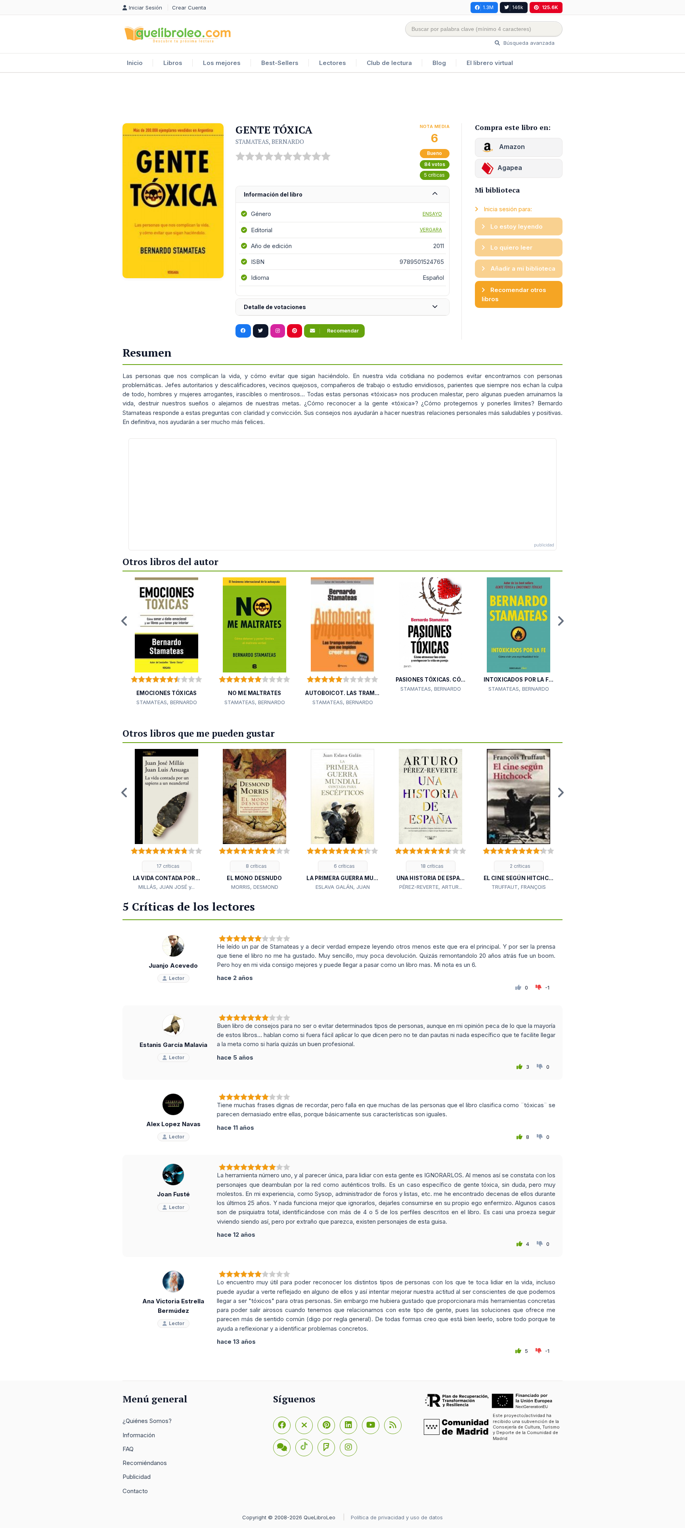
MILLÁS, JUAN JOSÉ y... (166, 887)
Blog (439, 63)
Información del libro (273, 194)
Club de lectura (389, 63)
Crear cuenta (189, 7)
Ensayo (432, 214)
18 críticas (431, 866)
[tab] (342, 194)
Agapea (509, 168)
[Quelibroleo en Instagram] (277, 331)
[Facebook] (282, 1425)
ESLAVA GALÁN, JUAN (343, 887)
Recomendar (342, 331)
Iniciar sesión (146, 7)
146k (517, 7)
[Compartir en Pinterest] (294, 331)
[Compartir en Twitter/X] (260, 331)
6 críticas (344, 866)
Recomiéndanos (144, 1463)
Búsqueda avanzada (528, 43)
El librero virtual (490, 63)
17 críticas (167, 866)
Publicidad (136, 1476)
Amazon (511, 147)
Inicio (135, 63)
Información (138, 1435)
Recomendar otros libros (514, 294)
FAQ (128, 1449)
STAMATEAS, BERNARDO (269, 141)
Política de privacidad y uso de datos (397, 1517)
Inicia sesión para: (507, 209)
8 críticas (256, 866)
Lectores (332, 63)
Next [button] (560, 620)
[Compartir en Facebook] (243, 331)
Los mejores (222, 63)
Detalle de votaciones (275, 307)
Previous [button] (124, 620)
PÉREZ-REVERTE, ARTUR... (430, 887)
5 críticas (434, 175)
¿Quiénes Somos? (147, 1421)
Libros (172, 63)
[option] (166, 642)
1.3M (488, 7)
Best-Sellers (279, 63)
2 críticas (519, 866)
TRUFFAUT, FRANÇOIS (519, 887)
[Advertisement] (342, 99)
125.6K (550, 7)
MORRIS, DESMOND (254, 887)
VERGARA (431, 230)
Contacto (135, 1491)
